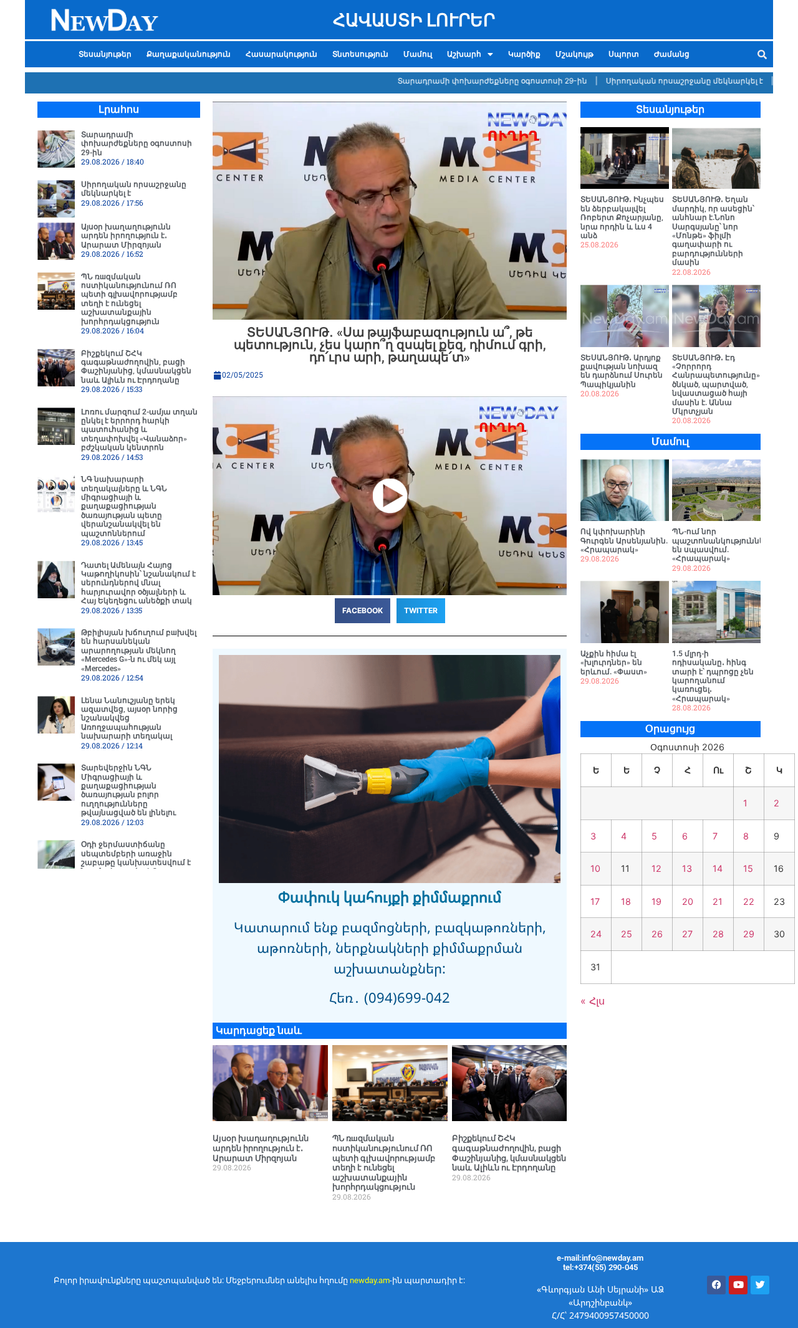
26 (657, 934)
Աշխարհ (464, 54)
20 (687, 901)
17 (595, 901)
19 (656, 901)
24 (596, 934)
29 (748, 934)
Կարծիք (524, 54)
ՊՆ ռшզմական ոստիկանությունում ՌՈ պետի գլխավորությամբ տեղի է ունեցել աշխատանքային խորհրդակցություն (129, 299)
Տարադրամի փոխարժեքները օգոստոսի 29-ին (459, 80)
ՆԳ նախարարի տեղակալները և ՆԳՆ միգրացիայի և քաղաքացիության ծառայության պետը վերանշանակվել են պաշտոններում (124, 506)
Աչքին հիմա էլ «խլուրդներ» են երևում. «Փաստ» (613, 662)
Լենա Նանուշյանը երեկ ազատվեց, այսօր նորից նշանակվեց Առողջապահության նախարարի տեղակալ (129, 718)
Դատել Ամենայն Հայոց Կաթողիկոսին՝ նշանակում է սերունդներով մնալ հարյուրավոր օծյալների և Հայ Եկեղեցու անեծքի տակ (138, 583)
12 (656, 868)
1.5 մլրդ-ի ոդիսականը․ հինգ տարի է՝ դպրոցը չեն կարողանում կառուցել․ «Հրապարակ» (713, 676)
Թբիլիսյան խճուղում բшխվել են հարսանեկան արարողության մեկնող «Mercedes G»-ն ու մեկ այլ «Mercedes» (138, 650)
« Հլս (592, 1001)
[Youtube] (738, 1285)
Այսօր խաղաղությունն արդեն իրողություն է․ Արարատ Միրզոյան (126, 235)
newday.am (370, 1280)
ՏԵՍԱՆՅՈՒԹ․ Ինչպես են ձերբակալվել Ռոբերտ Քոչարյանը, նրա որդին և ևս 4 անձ (622, 217)
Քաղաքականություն (189, 54)
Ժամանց (672, 54)
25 (626, 934)
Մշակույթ (574, 54)
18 (626, 901)
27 (687, 934)
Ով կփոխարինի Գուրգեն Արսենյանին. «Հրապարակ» (624, 540)
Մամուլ (417, 54)
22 (748, 901)
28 (718, 934)
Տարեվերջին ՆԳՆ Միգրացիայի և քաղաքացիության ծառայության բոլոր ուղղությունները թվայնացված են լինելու (128, 790)
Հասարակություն (281, 54)
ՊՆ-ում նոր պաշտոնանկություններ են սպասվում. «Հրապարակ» (720, 545)
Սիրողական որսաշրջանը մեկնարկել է (651, 80)
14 (718, 868)
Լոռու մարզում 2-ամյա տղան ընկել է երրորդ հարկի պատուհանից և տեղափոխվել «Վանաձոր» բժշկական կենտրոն (139, 430)
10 (595, 868)
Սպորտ (623, 54)
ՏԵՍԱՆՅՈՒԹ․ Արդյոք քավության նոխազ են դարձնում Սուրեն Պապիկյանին (621, 371)
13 (687, 868)
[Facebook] (716, 1285)
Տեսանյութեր (105, 54)
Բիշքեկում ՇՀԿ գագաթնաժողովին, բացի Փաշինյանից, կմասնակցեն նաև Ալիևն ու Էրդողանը (136, 367)
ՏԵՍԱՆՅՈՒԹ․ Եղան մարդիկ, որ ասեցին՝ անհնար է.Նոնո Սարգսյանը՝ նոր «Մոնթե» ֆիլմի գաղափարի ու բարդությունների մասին (713, 231)
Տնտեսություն (360, 54)
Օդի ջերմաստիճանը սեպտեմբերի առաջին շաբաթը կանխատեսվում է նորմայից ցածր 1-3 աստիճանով (136, 862)
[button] (470, 54)
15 (748, 868)
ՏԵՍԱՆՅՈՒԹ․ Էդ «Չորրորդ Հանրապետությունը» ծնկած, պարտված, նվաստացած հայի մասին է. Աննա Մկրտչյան (716, 384)
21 (718, 901)
